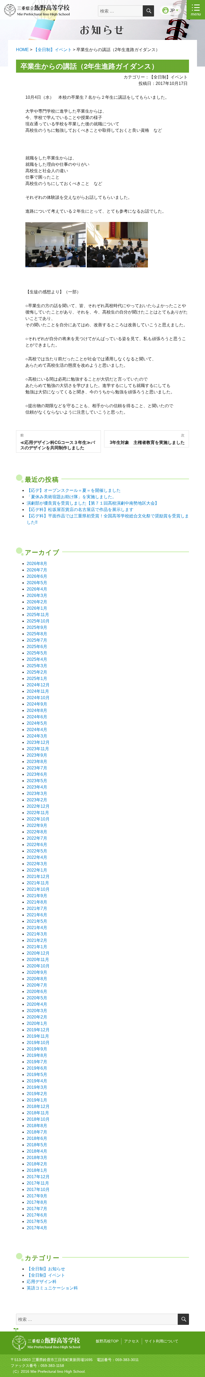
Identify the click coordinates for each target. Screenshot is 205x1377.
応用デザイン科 (42, 1281)
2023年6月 (37, 774)
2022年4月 (37, 857)
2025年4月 (37, 659)
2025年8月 (37, 634)
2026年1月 (37, 608)
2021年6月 (37, 915)
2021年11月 (38, 883)
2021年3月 (37, 934)
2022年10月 (38, 819)
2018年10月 (38, 1119)
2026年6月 (37, 576)
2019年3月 (37, 1087)
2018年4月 (37, 1151)
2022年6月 (37, 844)
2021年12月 (38, 876)
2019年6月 (37, 1068)
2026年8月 (37, 563)
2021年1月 (37, 947)
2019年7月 (37, 1061)
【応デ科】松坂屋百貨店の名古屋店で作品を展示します (80, 509)
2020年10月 (38, 966)
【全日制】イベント (46, 1275)
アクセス (131, 1341)
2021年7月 (37, 908)
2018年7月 (37, 1132)
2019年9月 (37, 1049)
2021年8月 (37, 902)
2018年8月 (37, 1125)
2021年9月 (37, 895)
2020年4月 (37, 1004)
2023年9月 (37, 755)
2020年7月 (37, 985)
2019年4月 (37, 1081)
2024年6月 (37, 717)
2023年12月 (38, 742)
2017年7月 (37, 1208)
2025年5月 (37, 653)
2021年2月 (37, 940)
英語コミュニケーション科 (52, 1288)
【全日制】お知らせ (46, 1269)
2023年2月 (37, 800)
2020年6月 (37, 991)
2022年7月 (37, 838)
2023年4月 (37, 787)
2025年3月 (37, 665)
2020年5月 (37, 998)
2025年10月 (38, 621)
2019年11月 (38, 1036)
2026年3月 (37, 595)
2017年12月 (38, 1176)
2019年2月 (37, 1093)
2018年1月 (37, 1170)
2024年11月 (38, 691)
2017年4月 (37, 1228)
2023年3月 (37, 793)
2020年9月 (37, 972)
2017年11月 (38, 1183)
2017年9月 (37, 1196)
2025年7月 (37, 640)
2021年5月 (37, 921)
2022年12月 (38, 806)
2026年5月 (37, 582)
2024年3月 (37, 736)
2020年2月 (37, 1017)
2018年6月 (37, 1138)
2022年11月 (38, 812)
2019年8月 (37, 1055)
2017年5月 (37, 1221)
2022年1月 (37, 870)
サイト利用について (161, 1341)
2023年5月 (37, 780)
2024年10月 (38, 697)
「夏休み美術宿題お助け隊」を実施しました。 (71, 496)
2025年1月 (37, 678)
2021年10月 (38, 889)
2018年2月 (37, 1164)
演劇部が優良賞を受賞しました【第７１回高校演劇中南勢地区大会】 (93, 503)
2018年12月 (38, 1106)
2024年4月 (37, 729)
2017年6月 (37, 1215)
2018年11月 (38, 1113)
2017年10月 (38, 1189)
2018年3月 (37, 1157)
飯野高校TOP (107, 1341)
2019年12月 (38, 1030)
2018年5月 (37, 1145)
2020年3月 (37, 1010)
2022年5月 (37, 851)
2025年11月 (38, 614)
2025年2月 (37, 672)
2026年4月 (37, 589)
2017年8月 (37, 1202)
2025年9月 (37, 627)
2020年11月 (38, 959)
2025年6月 (37, 646)
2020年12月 (38, 953)
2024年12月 (38, 685)
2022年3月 (37, 863)
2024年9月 (37, 704)
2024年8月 (37, 710)
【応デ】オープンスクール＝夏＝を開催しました (74, 490)
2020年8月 (37, 978)
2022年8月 (37, 832)
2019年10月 (38, 1042)
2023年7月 (37, 768)
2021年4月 (37, 927)
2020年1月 (37, 1023)
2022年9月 (37, 825)
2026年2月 (37, 602)
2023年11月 (38, 749)
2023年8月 (37, 761)
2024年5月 (37, 723)
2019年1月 (37, 1100)
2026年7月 (37, 570)
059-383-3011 (127, 1360)
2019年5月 (37, 1074)
